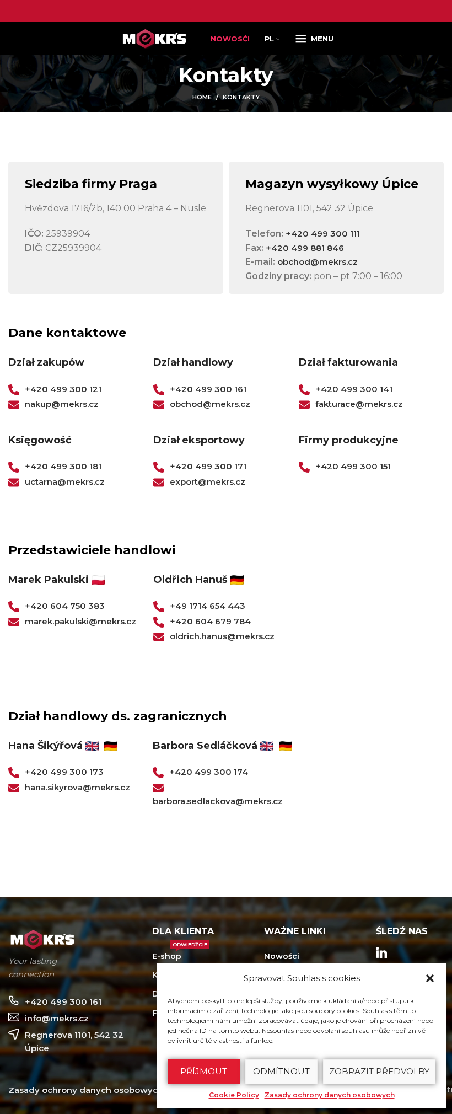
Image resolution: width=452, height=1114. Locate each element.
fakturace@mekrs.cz (359, 404)
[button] (429, 978)
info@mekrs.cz (57, 1018)
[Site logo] (157, 38)
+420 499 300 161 (208, 389)
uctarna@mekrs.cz (65, 481)
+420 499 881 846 (305, 248)
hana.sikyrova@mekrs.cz (77, 787)
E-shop (179, 954)
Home (202, 97)
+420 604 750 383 (65, 606)
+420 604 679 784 (210, 621)
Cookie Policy (234, 1095)
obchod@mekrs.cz (317, 261)
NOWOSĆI (230, 38)
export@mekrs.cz (207, 481)
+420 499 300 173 (64, 772)
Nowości (281, 956)
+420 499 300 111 (323, 233)
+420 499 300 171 (208, 466)
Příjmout (203, 1071)
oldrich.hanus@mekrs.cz (222, 636)
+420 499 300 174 (208, 772)
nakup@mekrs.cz (62, 404)
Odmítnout (281, 1071)
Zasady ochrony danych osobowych (330, 1095)
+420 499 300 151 (353, 466)
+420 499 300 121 (63, 389)
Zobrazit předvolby (379, 1071)
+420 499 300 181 (63, 466)
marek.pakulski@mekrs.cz (80, 621)
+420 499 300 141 (353, 389)
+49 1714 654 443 (207, 606)
